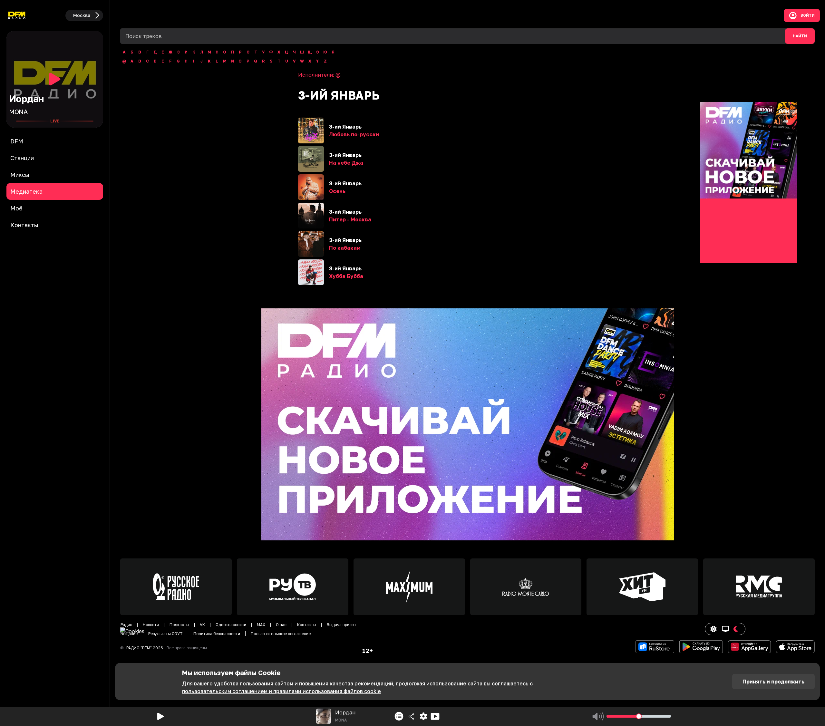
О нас (281, 624)
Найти (800, 36)
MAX (261, 624)
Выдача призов (341, 624)
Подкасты (179, 624)
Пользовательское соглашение (281, 633)
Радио (126, 624)
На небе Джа (346, 163)
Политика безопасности (216, 633)
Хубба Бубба (346, 276)
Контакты (306, 624)
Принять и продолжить (773, 681)
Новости (151, 624)
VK (202, 624)
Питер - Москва (350, 219)
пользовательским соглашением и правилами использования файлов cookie (281, 691)
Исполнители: (319, 75)
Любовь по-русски (354, 134)
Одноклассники (231, 624)
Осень (337, 191)
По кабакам (345, 248)
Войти (808, 15)
